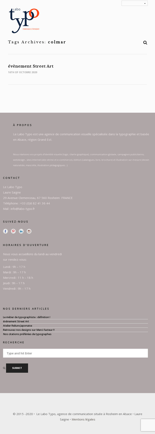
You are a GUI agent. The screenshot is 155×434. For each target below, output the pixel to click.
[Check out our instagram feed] (29, 231)
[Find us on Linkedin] (21, 231)
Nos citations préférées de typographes (27, 334)
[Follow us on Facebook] (5, 231)
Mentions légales (83, 419)
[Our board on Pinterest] (13, 231)
